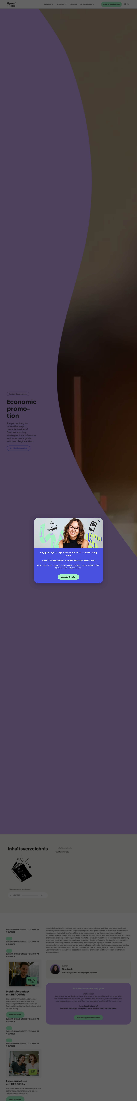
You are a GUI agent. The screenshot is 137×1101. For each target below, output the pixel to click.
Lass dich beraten (68, 577)
